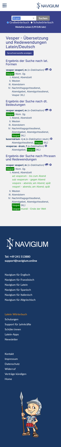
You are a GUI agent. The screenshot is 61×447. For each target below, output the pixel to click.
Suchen (43, 18)
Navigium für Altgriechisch (20, 300)
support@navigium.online (21, 260)
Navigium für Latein (16, 285)
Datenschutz (12, 364)
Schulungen (11, 319)
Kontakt (9, 354)
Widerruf (10, 369)
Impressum (11, 359)
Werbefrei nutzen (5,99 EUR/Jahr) (30, 27)
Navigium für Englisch (17, 275)
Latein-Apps (12, 334)
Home (8, 379)
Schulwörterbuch (43, 22)
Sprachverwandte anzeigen (19, 53)
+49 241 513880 (20, 256)
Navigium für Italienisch (18, 295)
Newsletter (11, 339)
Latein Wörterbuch (16, 314)
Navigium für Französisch (19, 280)
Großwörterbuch (19, 22)
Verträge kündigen (15, 374)
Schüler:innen (13, 329)
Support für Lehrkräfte (18, 324)
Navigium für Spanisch (18, 290)
